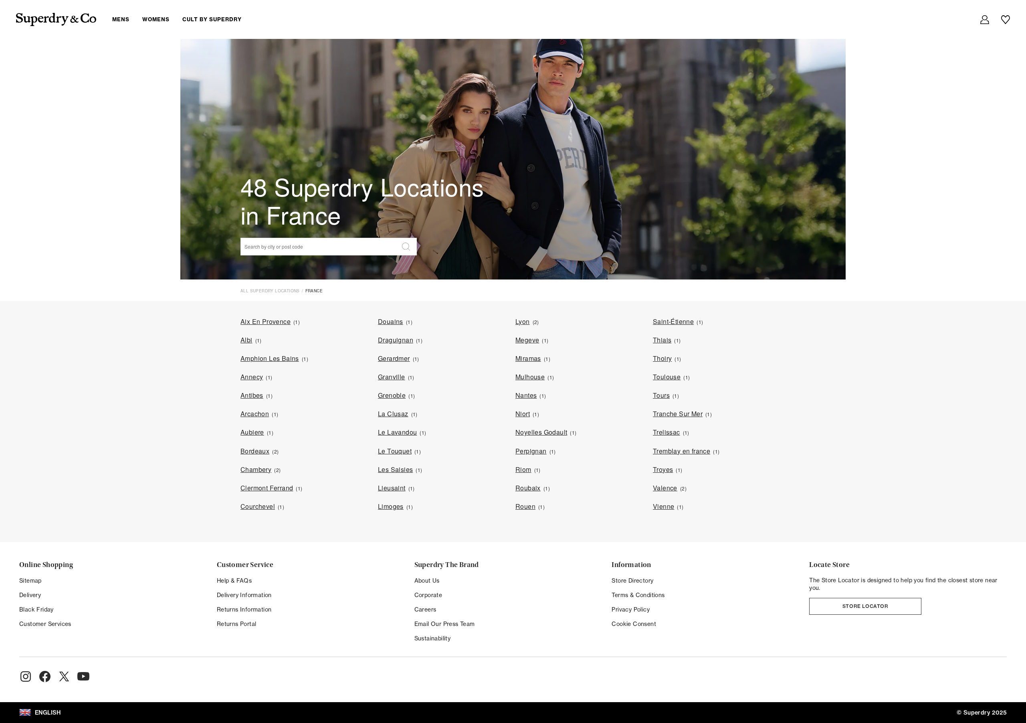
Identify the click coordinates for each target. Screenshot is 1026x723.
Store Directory (632, 580)
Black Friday (36, 609)
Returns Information (244, 609)
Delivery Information (244, 594)
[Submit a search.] (406, 246)
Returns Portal (236, 623)
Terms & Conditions (638, 594)
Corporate (428, 594)
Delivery (30, 594)
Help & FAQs (234, 580)
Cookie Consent (634, 623)
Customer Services (45, 623)
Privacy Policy (631, 609)
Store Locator (865, 606)
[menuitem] (183, 19)
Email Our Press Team (444, 623)
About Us (427, 580)
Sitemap (30, 580)
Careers (425, 609)
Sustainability (432, 638)
